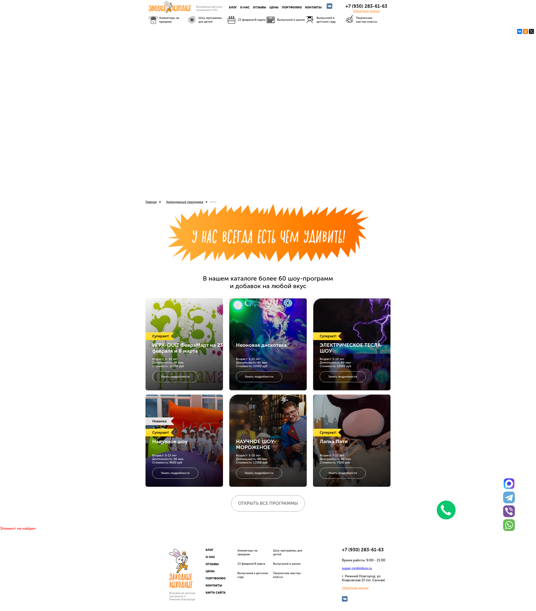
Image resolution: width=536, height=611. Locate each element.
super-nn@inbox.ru (357, 568)
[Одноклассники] (525, 31)
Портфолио (292, 7)
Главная (151, 202)
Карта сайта (215, 592)
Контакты (313, 7)
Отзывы (259, 7)
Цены (273, 7)
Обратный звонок (366, 11)
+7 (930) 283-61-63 (366, 6)
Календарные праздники (184, 202)
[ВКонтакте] (519, 31)
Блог (233, 7)
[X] (531, 31)
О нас (245, 7)
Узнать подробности (175, 376)
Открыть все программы (268, 503)
